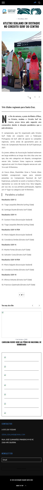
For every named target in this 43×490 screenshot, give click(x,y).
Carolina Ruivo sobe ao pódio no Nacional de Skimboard (21, 343)
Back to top (19, 485)
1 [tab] (28, 96)
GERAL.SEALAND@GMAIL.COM (13, 434)
